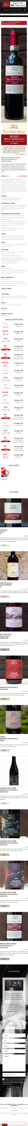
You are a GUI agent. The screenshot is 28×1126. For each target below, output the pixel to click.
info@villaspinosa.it (14, 1105)
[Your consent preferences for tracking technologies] (25, 1123)
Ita (26, 12)
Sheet (4, 545)
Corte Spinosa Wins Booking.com (16, 1124)
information (9, 1084)
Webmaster (23, 1121)
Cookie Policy (18, 1121)
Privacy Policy (5, 1121)
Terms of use (11, 1121)
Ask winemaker (22, 176)
